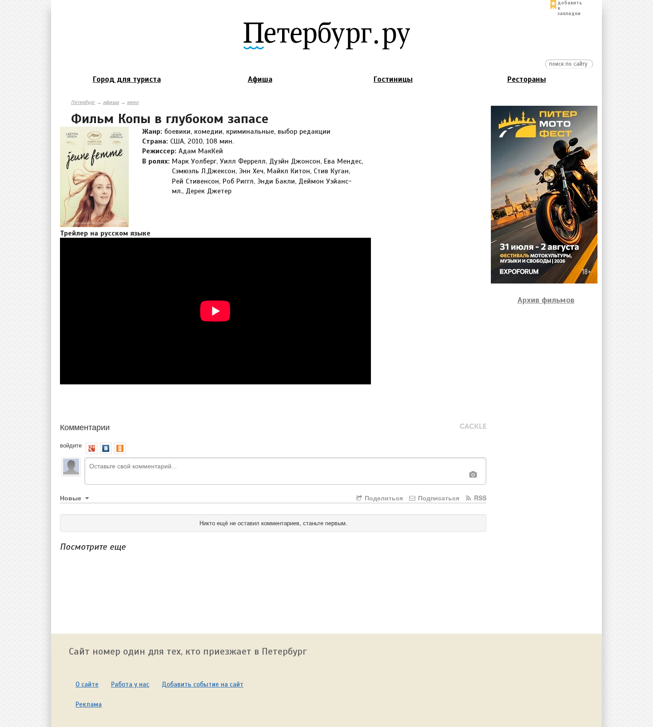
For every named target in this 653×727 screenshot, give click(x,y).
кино (133, 102)
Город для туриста (127, 79)
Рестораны (526, 79)
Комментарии (85, 427)
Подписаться (437, 497)
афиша (111, 102)
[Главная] (326, 35)
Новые (71, 497)
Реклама (89, 704)
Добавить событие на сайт (202, 684)
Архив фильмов (546, 300)
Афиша (260, 79)
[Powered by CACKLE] (473, 427)
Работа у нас (130, 684)
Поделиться (383, 497)
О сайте (87, 684)
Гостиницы (393, 79)
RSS (479, 497)
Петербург (83, 102)
